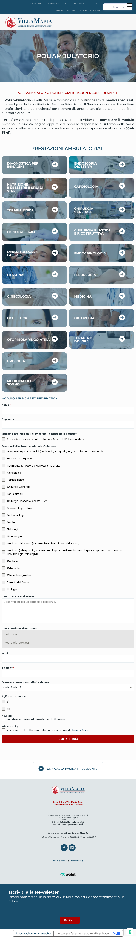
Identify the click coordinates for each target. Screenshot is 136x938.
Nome (6, 404)
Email (6, 653)
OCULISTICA (17, 318)
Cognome (8, 419)
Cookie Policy (76, 860)
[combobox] (68, 687)
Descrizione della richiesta (18, 596)
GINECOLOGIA (19, 296)
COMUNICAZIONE (57, 3)
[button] (129, 4)
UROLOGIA (16, 361)
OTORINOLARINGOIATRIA (28, 340)
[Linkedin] (72, 847)
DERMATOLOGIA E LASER (22, 253)
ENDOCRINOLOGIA (90, 253)
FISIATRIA (15, 275)
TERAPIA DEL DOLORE (85, 339)
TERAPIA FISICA (20, 210)
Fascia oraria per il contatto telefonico (25, 682)
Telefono (10, 634)
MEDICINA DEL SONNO (19, 382)
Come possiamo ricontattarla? (21, 628)
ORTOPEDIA (84, 318)
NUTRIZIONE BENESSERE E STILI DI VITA (25, 188)
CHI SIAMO (78, 3)
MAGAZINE (35, 3)
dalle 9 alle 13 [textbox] (12, 687)
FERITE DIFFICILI (21, 232)
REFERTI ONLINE (65, 10)
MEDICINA (83, 296)
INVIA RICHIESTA (68, 739)
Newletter (7, 715)
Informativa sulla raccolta (33, 933)
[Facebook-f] (64, 847)
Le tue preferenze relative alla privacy (82, 933)
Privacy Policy (11, 726)
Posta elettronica (16, 643)
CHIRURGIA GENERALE (83, 210)
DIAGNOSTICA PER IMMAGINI (22, 165)
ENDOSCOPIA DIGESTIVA (85, 165)
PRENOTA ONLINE (90, 10)
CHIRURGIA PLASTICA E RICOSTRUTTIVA (92, 231)
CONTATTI (94, 3)
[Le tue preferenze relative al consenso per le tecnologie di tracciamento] (129, 931)
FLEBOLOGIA (85, 275)
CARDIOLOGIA (86, 187)
